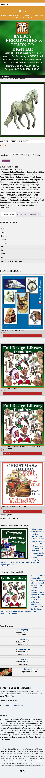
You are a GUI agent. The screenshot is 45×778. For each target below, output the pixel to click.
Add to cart (6, 161)
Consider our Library (8, 614)
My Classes (37, 15)
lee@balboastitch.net (14, 705)
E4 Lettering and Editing (22, 649)
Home (3, 15)
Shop (6, 78)
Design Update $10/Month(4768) (22, 177)
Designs (13, 169)
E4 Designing (22, 629)
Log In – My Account (18, 15)
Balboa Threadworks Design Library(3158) (26, 172)
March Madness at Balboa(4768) (12, 202)
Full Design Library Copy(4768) (23, 187)
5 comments (22, 634)
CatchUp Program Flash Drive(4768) (14, 174)
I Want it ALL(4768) (19, 195)
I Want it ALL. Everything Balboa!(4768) (25, 197)
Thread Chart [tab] (22, 214)
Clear (38, 155)
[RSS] (25, 11)
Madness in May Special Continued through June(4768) (22, 200)
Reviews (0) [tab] (34, 214)
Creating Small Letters (29, 669)
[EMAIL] (20, 11)
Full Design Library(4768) (19, 185)
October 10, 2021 (22, 632)
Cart (15, 17)
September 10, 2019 (29, 671)
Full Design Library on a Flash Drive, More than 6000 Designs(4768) (20, 189)
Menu (6, 76)
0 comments (23, 644)
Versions (4, 155)
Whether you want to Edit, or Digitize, (38, 531)
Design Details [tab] (8, 214)
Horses (19, 169)
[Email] (20, 771)
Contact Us (26, 17)
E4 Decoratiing (22, 639)
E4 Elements (22, 659)
